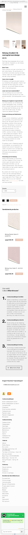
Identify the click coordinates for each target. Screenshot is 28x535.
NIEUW (4, 443)
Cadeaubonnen (6, 435)
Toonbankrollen (6, 405)
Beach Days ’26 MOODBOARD (10, 456)
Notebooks (5, 471)
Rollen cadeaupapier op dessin (10, 403)
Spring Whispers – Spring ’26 (10, 459)
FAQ (3, 497)
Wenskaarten (5, 437)
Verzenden (5, 491)
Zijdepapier (5, 407)
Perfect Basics (6, 445)
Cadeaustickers (6, 422)
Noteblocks (5, 469)
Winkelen (13, 200)
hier (3, 98)
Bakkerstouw (5, 430)
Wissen (4, 193)
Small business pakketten (9, 409)
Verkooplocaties (6, 482)
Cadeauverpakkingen (8, 399)
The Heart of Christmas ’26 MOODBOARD (9, 449)
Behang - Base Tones (14, 204)
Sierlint (4, 434)
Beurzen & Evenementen (8, 484)
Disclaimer (5, 495)
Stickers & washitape (7, 473)
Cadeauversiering (7, 420)
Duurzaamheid (6, 478)
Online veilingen (6, 480)
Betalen (4, 490)
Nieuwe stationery (7, 467)
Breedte (4, 188)
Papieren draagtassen (8, 415)
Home (3, 9)
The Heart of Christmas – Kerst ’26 (11, 452)
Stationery (5, 464)
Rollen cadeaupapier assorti (9, 401)
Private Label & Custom (8, 486)
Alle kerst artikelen (7, 454)
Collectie (4, 440)
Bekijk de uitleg (15, 367)
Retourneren (5, 493)
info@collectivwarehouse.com (11, 384)
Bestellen (4, 488)
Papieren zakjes (6, 413)
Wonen (7, 9)
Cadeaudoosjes (6, 411)
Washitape (5, 426)
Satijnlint (4, 432)
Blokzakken (5, 417)
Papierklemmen (6, 428)
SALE (3, 461)
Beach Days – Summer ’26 (9, 458)
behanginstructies (13, 180)
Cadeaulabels (6, 424)
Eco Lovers (5, 447)
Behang (11, 9)
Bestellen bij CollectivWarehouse (11, 476)
